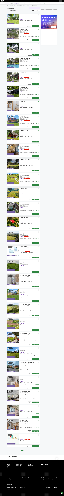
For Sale (2, 3)
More (41, 3)
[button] (25, 1)
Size (38, 3)
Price (28, 3)
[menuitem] (11, 1)
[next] (25, 450)
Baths (35, 3)
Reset (46, 3)
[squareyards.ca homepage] (2, 1)
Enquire (53, 9)
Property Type (23, 3)
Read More (38, 9)
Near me (17, 3)
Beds (31, 3)
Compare (45, 9)
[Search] (10, 3)
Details (29, 25)
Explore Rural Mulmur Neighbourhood (34, 7)
